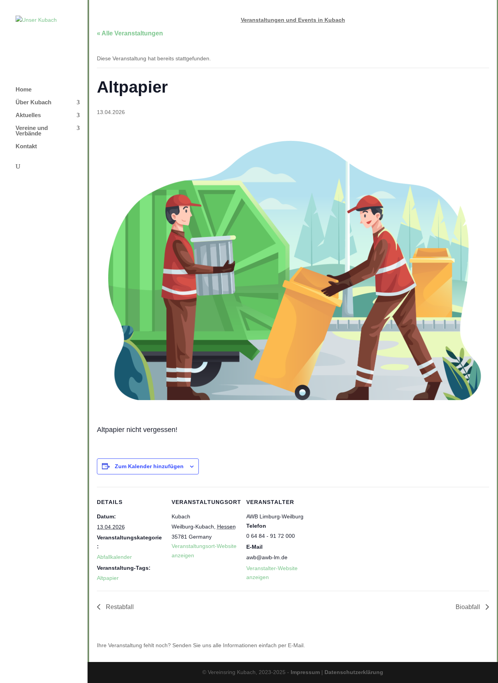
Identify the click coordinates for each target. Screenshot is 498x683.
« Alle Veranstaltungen (130, 33)
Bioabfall (469, 607)
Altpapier (108, 578)
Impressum (305, 672)
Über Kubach (33, 102)
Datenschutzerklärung (353, 672)
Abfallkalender (114, 557)
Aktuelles (28, 115)
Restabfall (119, 607)
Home (24, 90)
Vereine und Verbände (32, 131)
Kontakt (26, 146)
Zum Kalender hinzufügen (149, 466)
